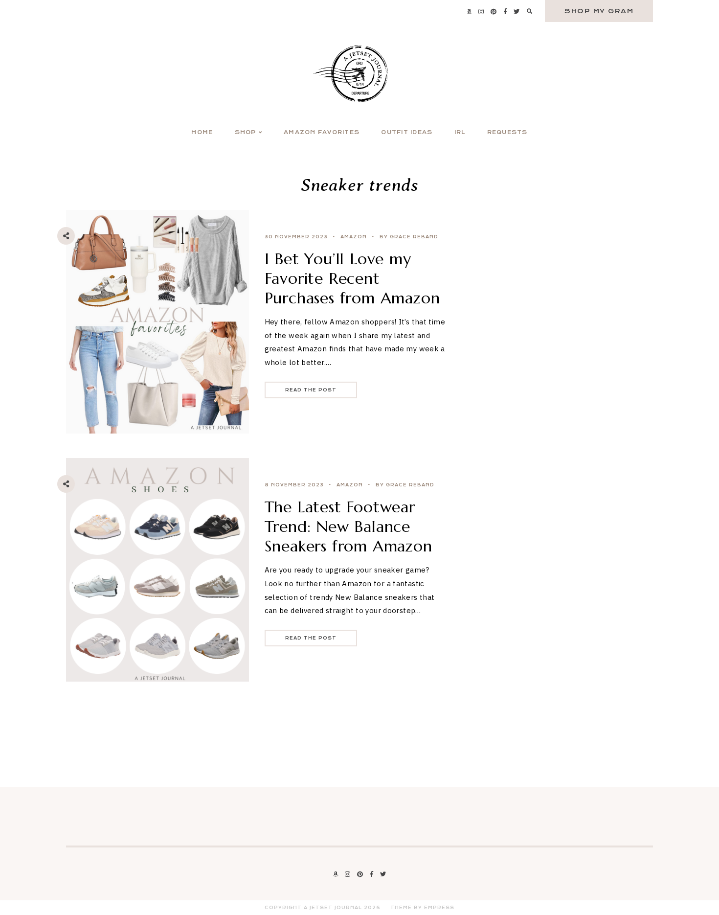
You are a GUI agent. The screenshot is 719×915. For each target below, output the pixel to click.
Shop (245, 132)
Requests (507, 132)
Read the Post (311, 390)
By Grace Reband (409, 236)
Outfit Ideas (406, 132)
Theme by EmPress (422, 907)
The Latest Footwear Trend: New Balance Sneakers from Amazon (348, 526)
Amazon (353, 236)
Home (202, 132)
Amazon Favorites (322, 132)
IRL (460, 132)
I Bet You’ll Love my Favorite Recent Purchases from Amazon (352, 278)
